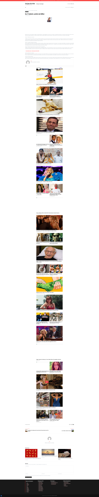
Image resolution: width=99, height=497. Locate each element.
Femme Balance (41, 486)
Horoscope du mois (53, 483)
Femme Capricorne (41, 489)
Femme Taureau (41, 482)
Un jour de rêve (30, 4)
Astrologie (41, 3)
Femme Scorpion (41, 487)
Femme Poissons (41, 490)
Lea (49, 441)
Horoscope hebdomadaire (67, 483)
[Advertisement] (49, 28)
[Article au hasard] (71, 7)
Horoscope (28, 10)
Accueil (26, 10)
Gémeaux (28, 484)
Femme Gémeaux (41, 483)
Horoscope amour (53, 484)
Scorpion (28, 488)
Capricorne (28, 490)
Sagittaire (28, 489)
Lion (27, 486)
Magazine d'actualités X (54, 495)
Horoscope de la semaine (54, 482)
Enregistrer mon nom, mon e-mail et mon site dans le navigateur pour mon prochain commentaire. (38, 475)
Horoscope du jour (66, 482)
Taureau (28, 483)
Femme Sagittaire (41, 488)
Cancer (27, 485)
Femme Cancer (40, 484)
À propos (65, 484)
